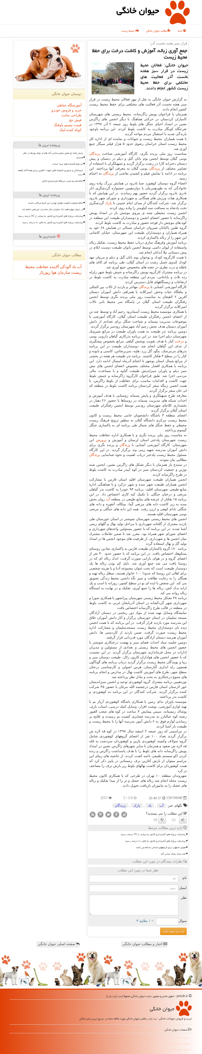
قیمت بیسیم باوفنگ (68, 125)
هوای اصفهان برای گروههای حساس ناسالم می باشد (161, 847)
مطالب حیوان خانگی (157, 30)
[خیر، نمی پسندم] (162, 819)
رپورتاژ (44, 272)
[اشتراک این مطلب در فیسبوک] (116, 814)
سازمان (63, 272)
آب (108, 499)
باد (150, 805)
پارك (108, 203)
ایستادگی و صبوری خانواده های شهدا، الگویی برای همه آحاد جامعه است (50, 172)
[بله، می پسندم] (183, 819)
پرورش (101, 440)
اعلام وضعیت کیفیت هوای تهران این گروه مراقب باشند (55, 202)
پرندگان (94, 154)
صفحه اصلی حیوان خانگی (57, 944)
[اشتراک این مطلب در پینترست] (100, 814)
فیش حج (75, 120)
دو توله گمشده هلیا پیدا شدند (67, 163)
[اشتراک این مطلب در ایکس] (108, 814)
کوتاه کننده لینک (70, 130)
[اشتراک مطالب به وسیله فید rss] (92, 814)
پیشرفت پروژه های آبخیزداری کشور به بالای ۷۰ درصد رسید (155, 841)
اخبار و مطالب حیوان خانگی (142, 944)
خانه (180, 30)
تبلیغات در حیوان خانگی (177, 1043)
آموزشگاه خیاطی (69, 105)
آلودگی (65, 267)
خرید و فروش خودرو (66, 110)
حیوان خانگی (138, 10)
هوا (53, 272)
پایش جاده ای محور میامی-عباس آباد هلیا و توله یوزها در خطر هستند (53, 155)
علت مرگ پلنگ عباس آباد (173, 853)
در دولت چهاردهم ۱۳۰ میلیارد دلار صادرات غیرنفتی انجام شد (52, 209)
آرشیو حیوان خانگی (180, 1049)
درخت (179, 341)
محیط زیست (128, 30)
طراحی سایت (71, 115)
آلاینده (54, 267)
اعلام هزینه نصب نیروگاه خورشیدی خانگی (62, 180)
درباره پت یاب (182, 1037)
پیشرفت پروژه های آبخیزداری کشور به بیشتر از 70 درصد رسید (153, 834)
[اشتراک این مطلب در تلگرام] (124, 814)
